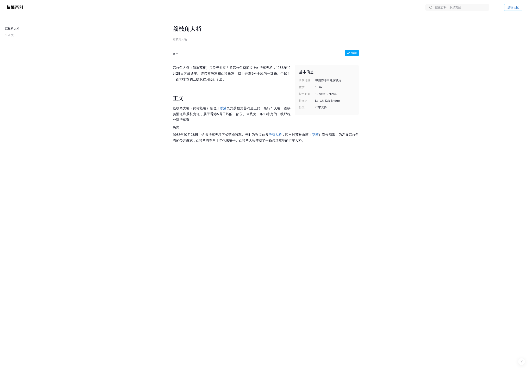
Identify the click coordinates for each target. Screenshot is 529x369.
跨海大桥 (275, 135)
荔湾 (315, 135)
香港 (223, 108)
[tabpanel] (266, 103)
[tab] (176, 54)
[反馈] (521, 361)
